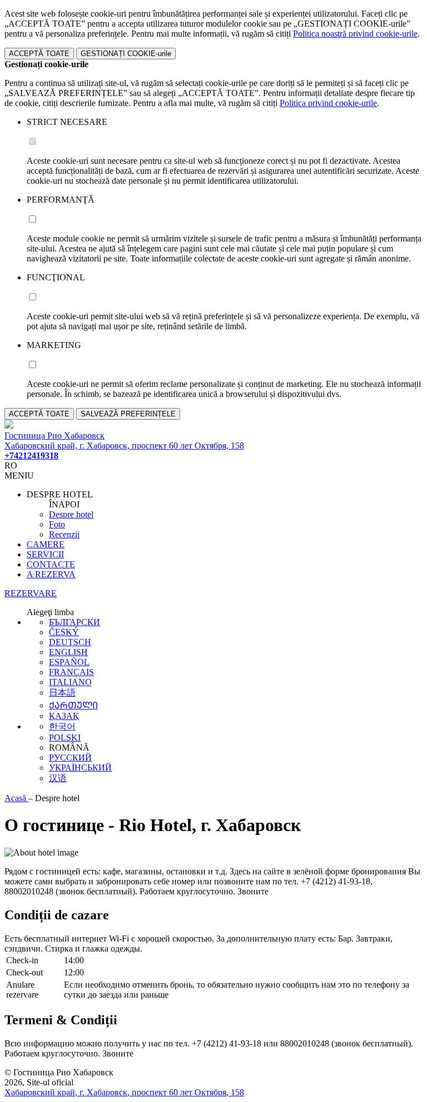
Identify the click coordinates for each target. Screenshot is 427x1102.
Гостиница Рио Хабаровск (54, 435)
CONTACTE (51, 564)
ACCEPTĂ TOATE (39, 53)
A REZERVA (51, 574)
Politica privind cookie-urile (328, 103)
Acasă (16, 798)
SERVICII (45, 554)
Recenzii (64, 534)
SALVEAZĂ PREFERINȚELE (128, 414)
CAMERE (45, 544)
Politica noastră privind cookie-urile (355, 33)
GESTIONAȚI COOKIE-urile (126, 53)
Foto (57, 524)
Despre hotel (71, 514)
